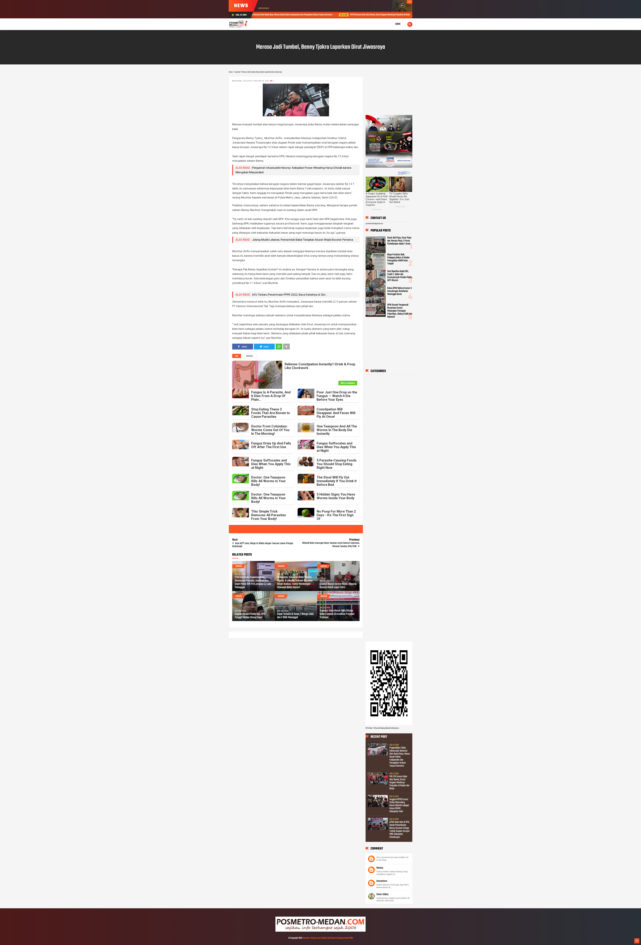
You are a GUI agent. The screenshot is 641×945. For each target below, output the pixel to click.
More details (348, 383)
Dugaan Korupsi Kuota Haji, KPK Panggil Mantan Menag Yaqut (250, 616)
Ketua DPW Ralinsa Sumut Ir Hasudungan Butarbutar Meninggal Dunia (399, 291)
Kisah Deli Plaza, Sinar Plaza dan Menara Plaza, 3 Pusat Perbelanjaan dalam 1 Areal (399, 241)
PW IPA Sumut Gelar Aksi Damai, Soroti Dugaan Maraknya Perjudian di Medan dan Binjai (310, 15)
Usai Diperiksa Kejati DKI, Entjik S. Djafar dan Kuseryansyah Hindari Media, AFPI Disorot (399, 276)
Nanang (379, 868)
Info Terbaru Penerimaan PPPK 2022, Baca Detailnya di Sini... (289, 294)
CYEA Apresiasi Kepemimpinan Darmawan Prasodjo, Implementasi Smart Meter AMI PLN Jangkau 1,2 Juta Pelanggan (253, 582)
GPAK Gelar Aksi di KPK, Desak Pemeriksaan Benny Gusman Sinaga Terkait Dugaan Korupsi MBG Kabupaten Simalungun (399, 830)
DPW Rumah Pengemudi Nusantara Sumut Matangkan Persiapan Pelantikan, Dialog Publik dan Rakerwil (399, 311)
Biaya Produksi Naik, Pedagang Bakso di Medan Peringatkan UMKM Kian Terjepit (398, 259)
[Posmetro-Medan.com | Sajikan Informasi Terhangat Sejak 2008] (320, 931)
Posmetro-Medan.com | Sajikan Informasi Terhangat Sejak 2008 (327, 938)
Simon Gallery (382, 894)
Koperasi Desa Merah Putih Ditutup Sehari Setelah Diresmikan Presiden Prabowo (337, 614)
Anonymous (381, 881)
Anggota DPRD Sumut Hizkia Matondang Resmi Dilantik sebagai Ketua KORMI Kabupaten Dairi (399, 15)
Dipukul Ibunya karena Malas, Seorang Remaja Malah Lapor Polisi (338, 585)
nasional (249, 356)
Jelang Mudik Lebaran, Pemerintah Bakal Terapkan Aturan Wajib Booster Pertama (302, 239)
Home (398, 24)
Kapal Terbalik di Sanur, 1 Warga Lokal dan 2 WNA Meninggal (295, 616)
